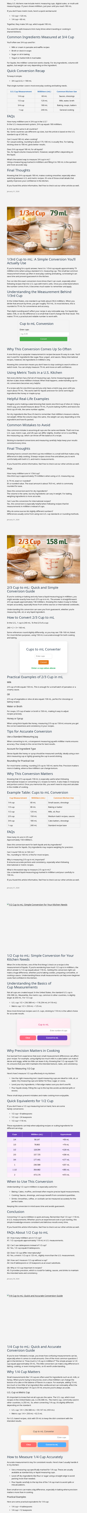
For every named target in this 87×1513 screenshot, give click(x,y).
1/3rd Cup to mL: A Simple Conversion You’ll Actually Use (41, 261)
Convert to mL (52, 1038)
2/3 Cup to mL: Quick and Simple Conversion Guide (32, 589)
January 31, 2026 (13, 191)
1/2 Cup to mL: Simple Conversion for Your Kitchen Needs (40, 957)
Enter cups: (24, 330)
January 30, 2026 (13, 1279)
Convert (43, 339)
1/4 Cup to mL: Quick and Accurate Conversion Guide (34, 1348)
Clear (28, 1038)
